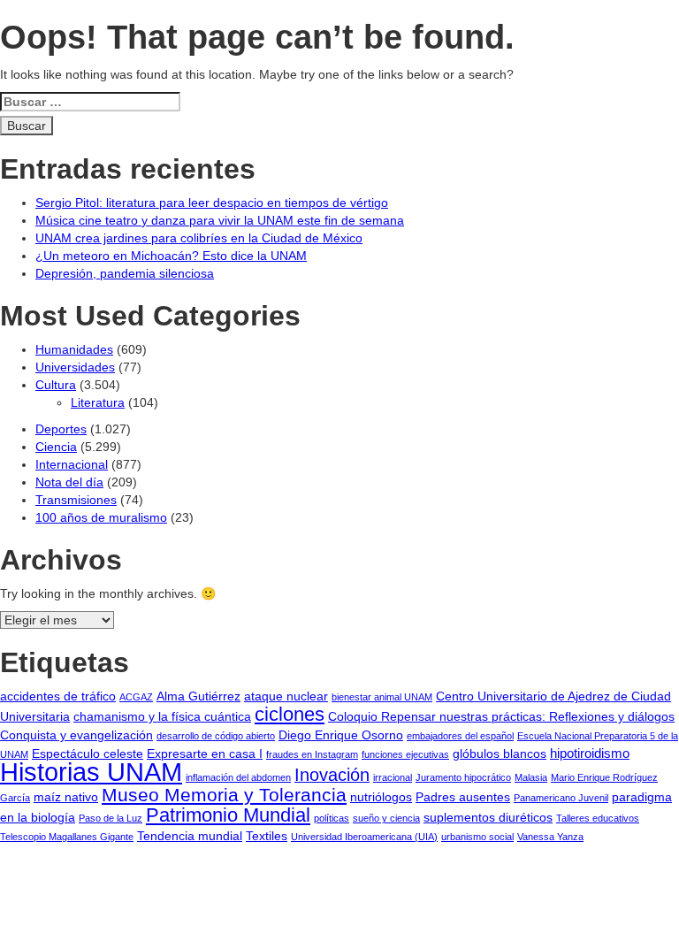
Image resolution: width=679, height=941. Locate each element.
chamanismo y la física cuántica (162, 716)
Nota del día (69, 482)
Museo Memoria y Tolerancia (224, 794)
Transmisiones (76, 500)
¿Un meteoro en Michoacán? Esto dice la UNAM (171, 256)
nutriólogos (381, 797)
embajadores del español (460, 736)
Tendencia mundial (189, 836)
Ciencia (56, 447)
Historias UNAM (91, 771)
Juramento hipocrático (463, 777)
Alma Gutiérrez (198, 696)
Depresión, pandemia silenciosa (124, 273)
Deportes (61, 429)
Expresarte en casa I (205, 754)
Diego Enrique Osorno (340, 735)
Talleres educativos (597, 818)
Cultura (55, 385)
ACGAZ (136, 697)
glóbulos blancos (499, 754)
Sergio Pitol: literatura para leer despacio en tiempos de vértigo (211, 202)
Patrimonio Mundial (228, 815)
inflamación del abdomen (238, 777)
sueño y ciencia (386, 818)
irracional (392, 777)
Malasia (531, 777)
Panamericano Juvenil (561, 797)
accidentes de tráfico (58, 696)
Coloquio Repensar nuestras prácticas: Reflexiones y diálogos (501, 716)
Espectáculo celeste (87, 754)
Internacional (71, 464)
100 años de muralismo (101, 517)
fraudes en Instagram (312, 754)
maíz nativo (66, 797)
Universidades (75, 367)
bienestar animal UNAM (382, 697)
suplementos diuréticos (488, 817)
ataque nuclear (286, 696)
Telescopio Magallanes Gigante (67, 836)
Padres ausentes (463, 797)
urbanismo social (477, 836)
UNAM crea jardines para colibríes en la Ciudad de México (198, 238)
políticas (331, 818)
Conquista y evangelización (76, 735)
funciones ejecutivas (405, 754)
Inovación (332, 774)
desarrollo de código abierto (215, 736)
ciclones (289, 714)
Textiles (266, 836)
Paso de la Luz (110, 818)
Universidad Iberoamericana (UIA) (364, 836)
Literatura (98, 402)
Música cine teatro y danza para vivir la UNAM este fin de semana (219, 220)
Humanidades (74, 349)
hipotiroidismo (589, 753)
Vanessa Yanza (550, 836)
